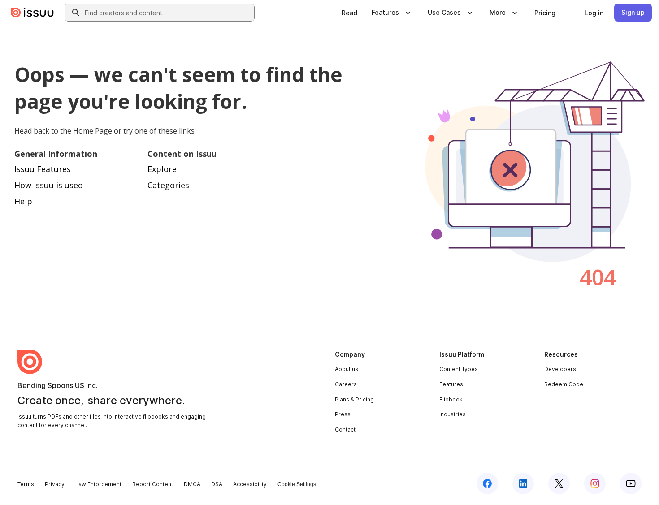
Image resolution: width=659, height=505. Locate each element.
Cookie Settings (296, 484)
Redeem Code (563, 384)
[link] (349, 13)
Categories (168, 185)
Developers (560, 369)
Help (23, 201)
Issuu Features (42, 169)
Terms (25, 484)
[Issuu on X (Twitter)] (559, 483)
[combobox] (168, 12)
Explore (162, 169)
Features (451, 384)
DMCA (192, 484)
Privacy (55, 484)
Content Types (458, 369)
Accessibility (250, 484)
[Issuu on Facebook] (487, 483)
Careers (346, 384)
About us (346, 369)
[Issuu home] (32, 12)
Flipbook (451, 399)
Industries (452, 414)
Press (343, 414)
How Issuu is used (48, 185)
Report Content (152, 484)
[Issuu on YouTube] (631, 483)
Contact (345, 429)
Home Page (92, 131)
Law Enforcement (98, 484)
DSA (216, 484)
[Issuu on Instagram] (595, 483)
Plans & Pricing (354, 399)
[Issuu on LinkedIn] (523, 483)
